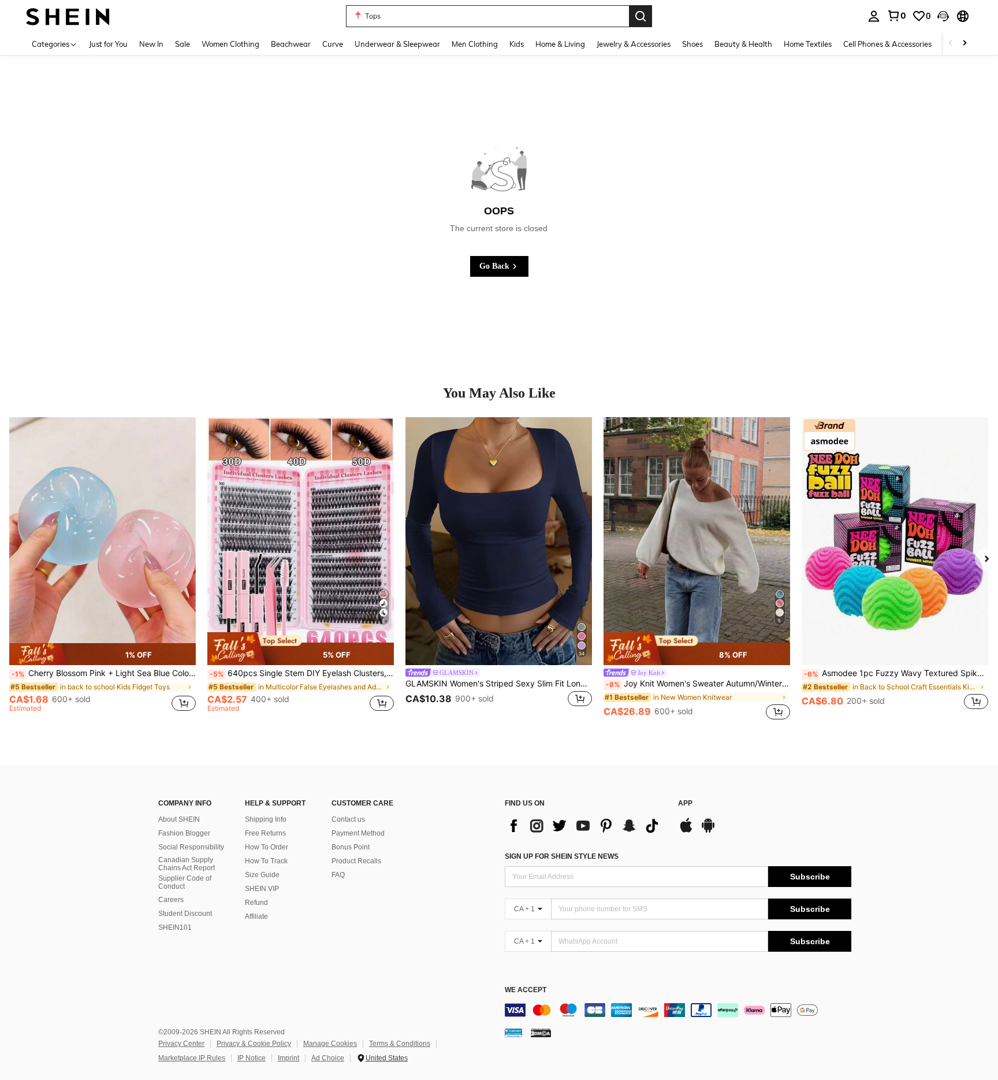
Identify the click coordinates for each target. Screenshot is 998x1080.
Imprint (288, 1058)
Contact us (348, 819)
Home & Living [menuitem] (560, 44)
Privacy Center (181, 1044)
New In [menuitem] (151, 44)
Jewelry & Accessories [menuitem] (634, 44)
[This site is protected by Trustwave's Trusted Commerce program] (513, 1033)
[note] (102, 654)
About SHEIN (179, 819)
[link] (896, 16)
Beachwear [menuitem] (291, 44)
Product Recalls (356, 861)
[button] (943, 16)
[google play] (708, 831)
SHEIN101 (175, 927)
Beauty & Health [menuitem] (743, 44)
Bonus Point (351, 847)
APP (685, 803)
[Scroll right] (964, 43)
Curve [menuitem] (332, 44)
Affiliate (256, 916)
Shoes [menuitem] (692, 44)
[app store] (686, 831)
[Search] (640, 16)
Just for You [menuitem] (108, 44)
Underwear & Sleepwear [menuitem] (397, 44)
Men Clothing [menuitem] (475, 44)
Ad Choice (327, 1058)
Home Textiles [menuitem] (808, 44)
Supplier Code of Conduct (184, 882)
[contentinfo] (678, 1010)
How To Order (266, 847)
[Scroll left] (951, 43)
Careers (171, 900)
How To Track (266, 861)
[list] (585, 825)
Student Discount (185, 914)
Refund (256, 903)
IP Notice (251, 1058)
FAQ (338, 875)
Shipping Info (265, 819)
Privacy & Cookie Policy (254, 1044)
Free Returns (265, 833)
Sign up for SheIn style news (562, 856)
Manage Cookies (330, 1044)
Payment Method (358, 833)
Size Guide (262, 875)
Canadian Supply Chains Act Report (186, 864)
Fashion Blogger (184, 833)
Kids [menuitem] (516, 44)
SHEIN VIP (262, 889)
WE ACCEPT (525, 990)
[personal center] (874, 16)
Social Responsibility (191, 847)
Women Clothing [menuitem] (230, 44)
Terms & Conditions (399, 1044)
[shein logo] (68, 16)
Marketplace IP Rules (191, 1058)
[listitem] (102, 569)
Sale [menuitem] (182, 44)
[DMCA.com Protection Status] (541, 1033)
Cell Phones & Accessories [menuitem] (887, 44)
